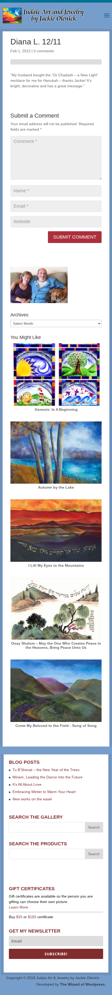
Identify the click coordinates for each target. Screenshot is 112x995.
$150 (32, 917)
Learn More (18, 907)
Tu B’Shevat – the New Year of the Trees (46, 770)
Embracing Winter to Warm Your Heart (44, 792)
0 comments (44, 51)
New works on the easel (32, 799)
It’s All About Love (27, 784)
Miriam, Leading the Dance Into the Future (48, 777)
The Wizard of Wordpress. (83, 984)
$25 (19, 917)
